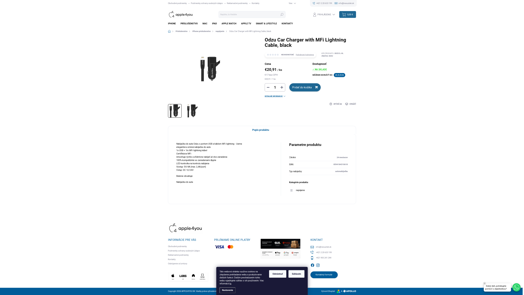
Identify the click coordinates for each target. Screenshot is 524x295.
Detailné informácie (274, 96)
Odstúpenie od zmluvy (177, 264)
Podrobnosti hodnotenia (305, 55)
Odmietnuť (278, 274)
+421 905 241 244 (323, 258)
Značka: (327, 56)
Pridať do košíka (302, 87)
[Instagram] (318, 265)
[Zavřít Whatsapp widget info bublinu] (484, 283)
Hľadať (282, 14)
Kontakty (255, 3)
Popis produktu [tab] (260, 129)
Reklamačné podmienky (237, 3)
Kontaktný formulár (324, 275)
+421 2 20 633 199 (324, 252)
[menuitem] (173, 24)
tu (230, 283)
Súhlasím (296, 274)
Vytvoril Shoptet (328, 291)
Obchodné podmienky (177, 3)
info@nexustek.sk (323, 247)
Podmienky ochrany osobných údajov (207, 3)
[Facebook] (312, 265)
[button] (516, 287)
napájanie (300, 190)
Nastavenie (227, 290)
